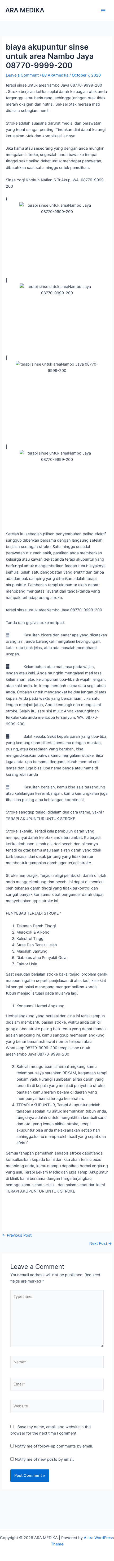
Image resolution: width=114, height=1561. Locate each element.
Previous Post (17, 1235)
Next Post (100, 1243)
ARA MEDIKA (24, 10)
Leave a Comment (22, 75)
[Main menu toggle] (103, 10)
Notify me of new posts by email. (44, 1459)
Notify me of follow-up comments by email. (54, 1446)
